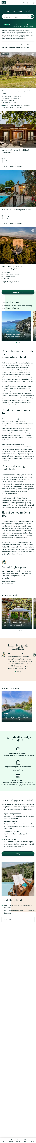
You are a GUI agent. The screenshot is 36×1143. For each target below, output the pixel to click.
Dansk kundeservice (28, 26)
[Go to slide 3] (19, 343)
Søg (3, 1141)
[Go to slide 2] (18, 343)
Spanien (22, 661)
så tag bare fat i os (19, 668)
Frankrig (16, 659)
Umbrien (17, 44)
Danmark (25, 657)
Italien (11, 44)
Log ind (32, 1141)
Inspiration (10, 1141)
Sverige (28, 659)
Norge (22, 659)
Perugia (23, 44)
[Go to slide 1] (16, 343)
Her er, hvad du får (17, 770)
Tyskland (11, 661)
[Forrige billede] (2, 70)
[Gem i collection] (32, 54)
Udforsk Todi (18, 292)
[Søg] (32, 16)
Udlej (25, 1141)
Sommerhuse (5, 44)
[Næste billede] (33, 70)
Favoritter (18, 1141)
